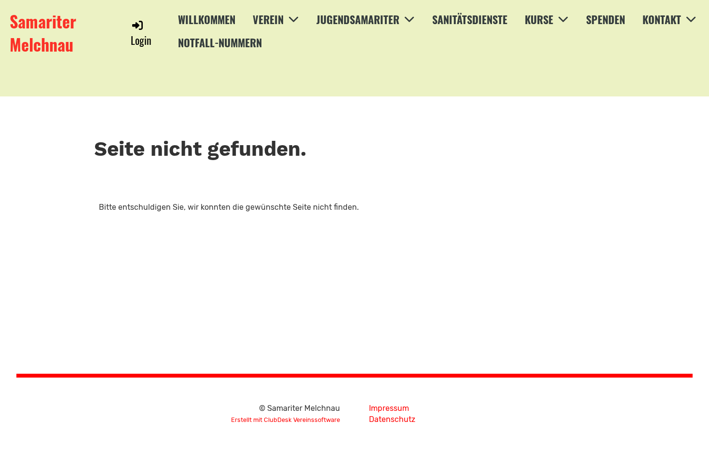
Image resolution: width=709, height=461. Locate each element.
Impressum (389, 408)
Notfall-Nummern (220, 42)
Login (141, 39)
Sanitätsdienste (469, 19)
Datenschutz (392, 419)
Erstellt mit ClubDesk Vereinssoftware (285, 419)
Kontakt (661, 19)
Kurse (539, 19)
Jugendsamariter (357, 19)
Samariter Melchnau (43, 32)
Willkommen (206, 19)
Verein (268, 19)
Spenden (605, 19)
